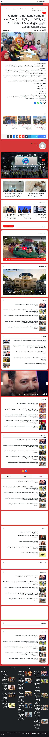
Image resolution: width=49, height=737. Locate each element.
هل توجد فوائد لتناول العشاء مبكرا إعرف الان (21, 673)
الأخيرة (40, 476)
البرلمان (40, 8)
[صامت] (6, 259)
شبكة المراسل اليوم (25, 733)
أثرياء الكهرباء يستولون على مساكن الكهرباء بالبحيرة (28, 535)
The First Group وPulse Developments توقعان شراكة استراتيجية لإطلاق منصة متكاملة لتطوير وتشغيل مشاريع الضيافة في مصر (25, 292)
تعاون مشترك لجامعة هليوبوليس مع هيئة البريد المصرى (35, 363)
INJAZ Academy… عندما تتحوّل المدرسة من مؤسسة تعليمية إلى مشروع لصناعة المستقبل (21, 315)
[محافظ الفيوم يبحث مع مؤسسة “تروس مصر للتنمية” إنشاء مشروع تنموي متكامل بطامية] (28, 693)
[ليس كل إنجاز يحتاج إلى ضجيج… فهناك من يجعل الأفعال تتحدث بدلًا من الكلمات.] (6, 353)
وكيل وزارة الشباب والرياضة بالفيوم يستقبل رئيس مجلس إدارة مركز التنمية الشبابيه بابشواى (24, 126)
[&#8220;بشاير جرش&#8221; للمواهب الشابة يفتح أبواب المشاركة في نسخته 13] (10, 120)
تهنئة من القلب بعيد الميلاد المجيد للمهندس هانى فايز (27, 403)
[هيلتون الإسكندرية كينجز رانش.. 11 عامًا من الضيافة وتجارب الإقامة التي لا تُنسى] (42, 328)
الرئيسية (43, 8)
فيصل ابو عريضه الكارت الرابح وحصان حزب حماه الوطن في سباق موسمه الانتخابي (24, 216)
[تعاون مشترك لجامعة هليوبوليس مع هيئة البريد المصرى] (6, 365)
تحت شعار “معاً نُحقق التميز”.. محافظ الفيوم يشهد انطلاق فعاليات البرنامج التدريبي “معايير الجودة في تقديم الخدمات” (21, 683)
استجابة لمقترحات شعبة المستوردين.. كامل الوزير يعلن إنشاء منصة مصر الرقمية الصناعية (9, 216)
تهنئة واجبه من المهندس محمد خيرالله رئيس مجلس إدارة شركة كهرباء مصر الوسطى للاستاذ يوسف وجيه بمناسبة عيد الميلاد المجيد (22, 421)
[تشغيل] (44, 259)
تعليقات (8, 476)
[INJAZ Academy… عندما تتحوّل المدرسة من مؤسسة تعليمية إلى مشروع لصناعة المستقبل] (42, 317)
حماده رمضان (41, 30)
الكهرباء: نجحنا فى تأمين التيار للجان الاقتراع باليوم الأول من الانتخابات (21, 715)
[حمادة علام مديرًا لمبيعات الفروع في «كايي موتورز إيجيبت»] (42, 306)
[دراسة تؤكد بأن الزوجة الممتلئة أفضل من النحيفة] (42, 543)
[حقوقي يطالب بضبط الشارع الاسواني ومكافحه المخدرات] (39, 209)
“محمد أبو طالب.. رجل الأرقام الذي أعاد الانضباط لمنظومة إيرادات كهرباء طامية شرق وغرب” (20, 426)
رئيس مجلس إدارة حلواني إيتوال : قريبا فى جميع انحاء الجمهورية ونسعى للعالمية (22, 547)
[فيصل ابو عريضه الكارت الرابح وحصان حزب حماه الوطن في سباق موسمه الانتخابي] (24, 209)
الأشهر (24, 476)
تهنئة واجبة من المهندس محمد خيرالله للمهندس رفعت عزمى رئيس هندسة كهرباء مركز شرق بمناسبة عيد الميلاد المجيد (21, 409)
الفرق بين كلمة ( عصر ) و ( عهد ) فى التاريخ (30, 553)
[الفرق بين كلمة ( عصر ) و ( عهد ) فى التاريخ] (42, 554)
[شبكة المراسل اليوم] (41, 1)
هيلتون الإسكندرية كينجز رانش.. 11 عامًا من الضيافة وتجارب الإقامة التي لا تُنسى (29, 3)
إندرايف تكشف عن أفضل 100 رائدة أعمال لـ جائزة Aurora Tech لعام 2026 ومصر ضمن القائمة (33, 165)
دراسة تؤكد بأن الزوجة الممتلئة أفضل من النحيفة (28, 541)
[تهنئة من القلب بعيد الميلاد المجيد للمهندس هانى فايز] (42, 405)
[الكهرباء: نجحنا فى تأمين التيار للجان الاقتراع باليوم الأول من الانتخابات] (28, 714)
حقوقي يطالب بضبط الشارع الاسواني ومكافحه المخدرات (40, 215)
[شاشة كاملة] (4, 259)
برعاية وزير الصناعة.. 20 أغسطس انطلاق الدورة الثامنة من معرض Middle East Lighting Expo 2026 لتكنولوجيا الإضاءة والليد (20, 310)
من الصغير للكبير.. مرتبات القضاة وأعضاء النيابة (29, 532)
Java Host (8, 732)
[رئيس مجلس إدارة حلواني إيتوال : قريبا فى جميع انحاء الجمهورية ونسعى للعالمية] (42, 548)
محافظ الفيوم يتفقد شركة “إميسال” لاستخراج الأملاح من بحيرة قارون (21, 706)
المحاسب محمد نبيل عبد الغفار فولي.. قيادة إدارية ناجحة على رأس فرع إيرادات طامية (30, 340)
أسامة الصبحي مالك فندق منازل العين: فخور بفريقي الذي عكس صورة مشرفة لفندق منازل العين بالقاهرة (29, 358)
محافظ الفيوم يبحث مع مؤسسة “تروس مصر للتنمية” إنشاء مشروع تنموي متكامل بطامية (21, 696)
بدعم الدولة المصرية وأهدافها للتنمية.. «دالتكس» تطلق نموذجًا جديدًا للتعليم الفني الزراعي (40, 126)
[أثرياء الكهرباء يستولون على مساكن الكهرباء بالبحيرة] (42, 537)
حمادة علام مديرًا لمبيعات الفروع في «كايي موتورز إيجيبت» (27, 304)
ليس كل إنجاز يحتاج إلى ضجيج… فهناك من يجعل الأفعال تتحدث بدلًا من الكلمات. (31, 352)
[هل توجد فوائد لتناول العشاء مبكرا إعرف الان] (28, 673)
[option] (24, 165)
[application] (24, 248)
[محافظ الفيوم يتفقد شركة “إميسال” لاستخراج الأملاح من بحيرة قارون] (28, 705)
